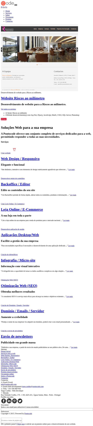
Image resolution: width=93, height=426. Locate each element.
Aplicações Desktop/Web (20, 235)
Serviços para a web (8, 353)
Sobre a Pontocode (7, 376)
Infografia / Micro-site (18, 260)
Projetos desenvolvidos (9, 372)
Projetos (8, 19)
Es (6, 7)
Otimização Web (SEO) (19, 286)
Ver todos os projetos (8, 109)
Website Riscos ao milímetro (23, 98)
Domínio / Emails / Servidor (22, 311)
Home (7, 11)
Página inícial (6, 351)
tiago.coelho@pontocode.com (33, 386)
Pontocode (28, 413)
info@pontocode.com (8, 384)
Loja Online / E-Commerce (22, 209)
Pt (1, 7)
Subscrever (5, 411)
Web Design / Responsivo (20, 159)
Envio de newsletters (17, 336)
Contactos (9, 21)
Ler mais (71, 169)
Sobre (7, 15)
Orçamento (9, 17)
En (4, 7)
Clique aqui (20, 424)
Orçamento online (7, 374)
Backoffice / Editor (15, 184)
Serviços (8, 13)
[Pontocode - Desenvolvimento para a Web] (7, 5)
